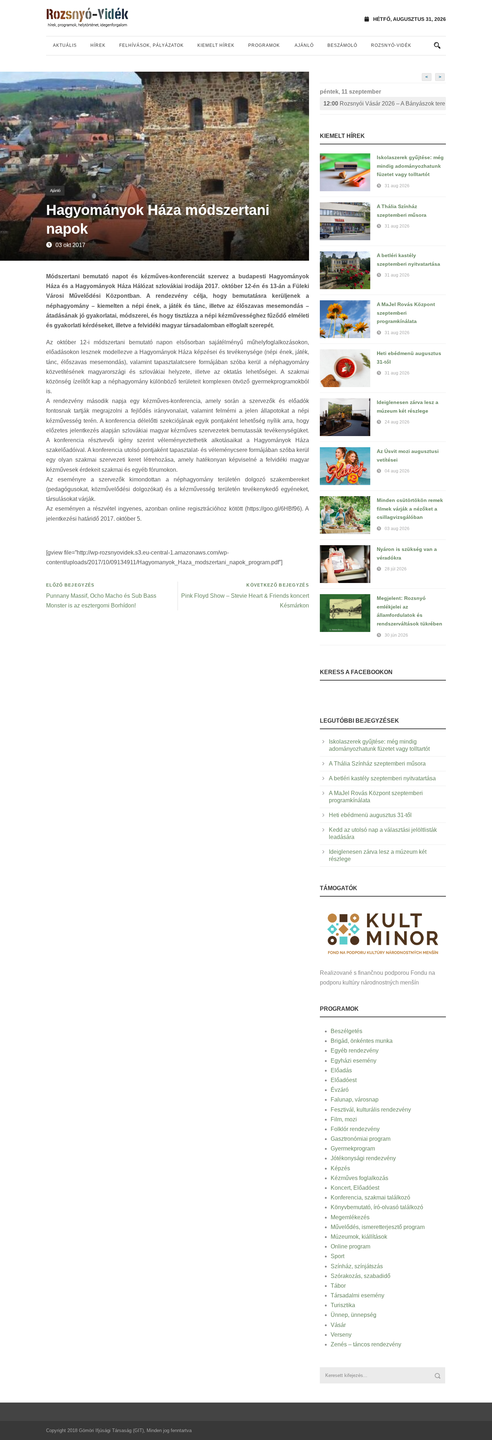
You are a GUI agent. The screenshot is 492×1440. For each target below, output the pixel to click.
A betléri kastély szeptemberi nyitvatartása (382, 778)
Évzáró (340, 1090)
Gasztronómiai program (360, 1139)
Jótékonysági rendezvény (363, 1158)
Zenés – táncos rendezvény (366, 1344)
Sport (337, 1256)
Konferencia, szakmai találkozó (370, 1197)
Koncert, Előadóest (355, 1188)
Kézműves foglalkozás (359, 1178)
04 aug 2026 (397, 471)
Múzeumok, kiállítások (359, 1237)
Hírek (98, 45)
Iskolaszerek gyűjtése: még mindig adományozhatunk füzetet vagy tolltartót (410, 166)
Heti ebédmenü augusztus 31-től (370, 815)
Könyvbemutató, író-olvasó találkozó (377, 1207)
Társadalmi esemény (357, 1295)
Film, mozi (344, 1119)
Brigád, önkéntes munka (362, 1041)
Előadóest (344, 1080)
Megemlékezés (350, 1217)
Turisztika (343, 1305)
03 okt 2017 (70, 245)
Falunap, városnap (355, 1099)
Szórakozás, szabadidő (360, 1276)
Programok (264, 45)
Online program (350, 1246)
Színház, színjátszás (357, 1266)
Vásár (338, 1325)
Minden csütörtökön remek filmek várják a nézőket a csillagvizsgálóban (410, 508)
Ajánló (304, 45)
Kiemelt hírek (215, 45)
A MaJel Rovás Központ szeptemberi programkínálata (406, 312)
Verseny (341, 1335)
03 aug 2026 (397, 528)
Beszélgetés (346, 1031)
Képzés (340, 1168)
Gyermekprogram (353, 1148)
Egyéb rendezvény (355, 1051)
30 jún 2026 (396, 635)
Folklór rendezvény (355, 1129)
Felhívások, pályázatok (151, 45)
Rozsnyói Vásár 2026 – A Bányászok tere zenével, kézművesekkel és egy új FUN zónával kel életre (384, 103)
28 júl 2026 (396, 568)
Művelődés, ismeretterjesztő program (378, 1227)
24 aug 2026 (397, 422)
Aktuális (65, 45)
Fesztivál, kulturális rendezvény (371, 1110)
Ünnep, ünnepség (353, 1315)
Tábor (338, 1286)
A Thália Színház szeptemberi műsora (377, 764)
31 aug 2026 (397, 185)
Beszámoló (342, 45)
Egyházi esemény (353, 1061)
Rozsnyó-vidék (391, 45)
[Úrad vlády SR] (383, 933)
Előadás (341, 1070)
